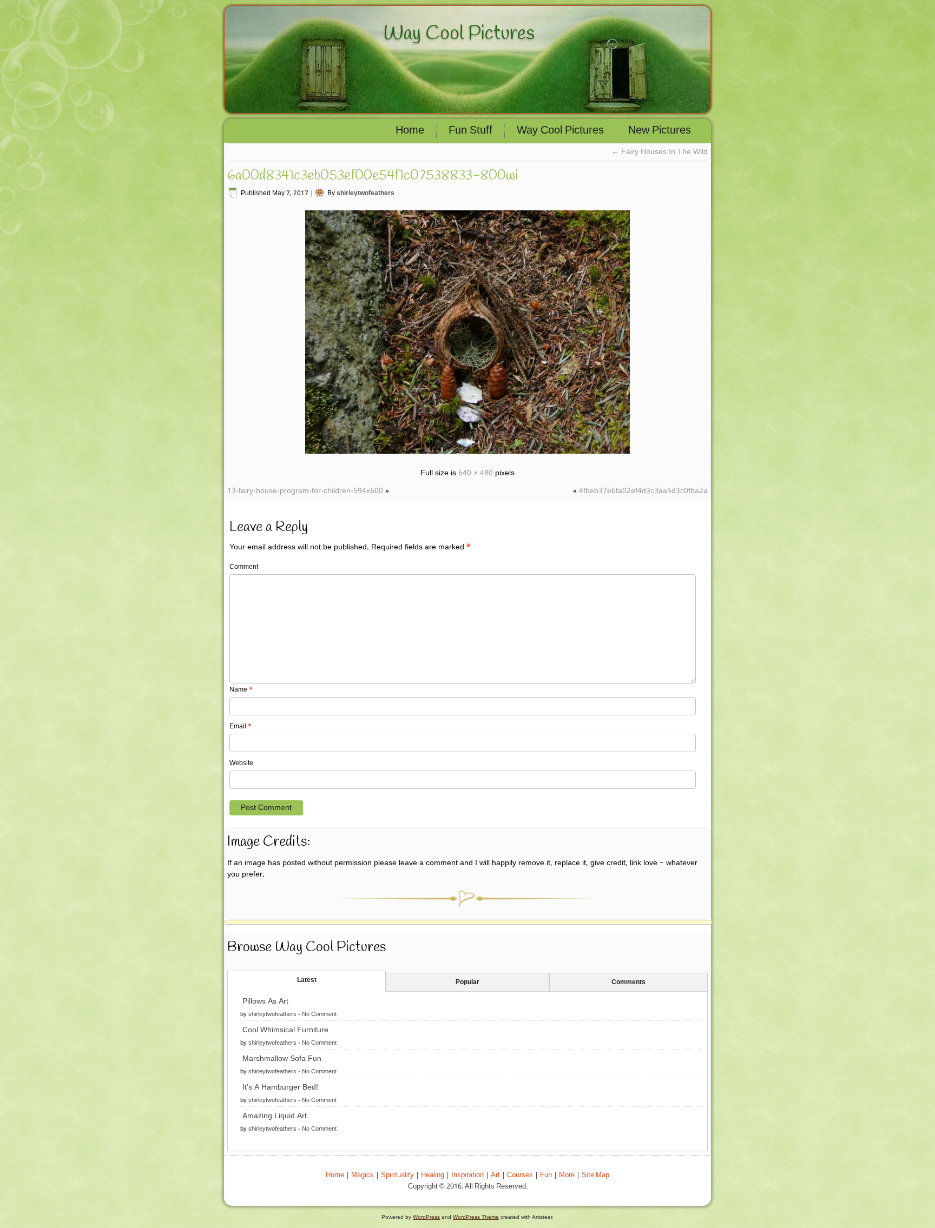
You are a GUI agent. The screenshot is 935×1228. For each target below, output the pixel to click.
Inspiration (467, 1175)
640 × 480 (475, 473)
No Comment (319, 1014)
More (567, 1175)
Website (241, 763)
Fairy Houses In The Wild (659, 151)
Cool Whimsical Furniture (285, 1030)
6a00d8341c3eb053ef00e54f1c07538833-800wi (372, 176)
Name (241, 690)
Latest (307, 980)
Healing (432, 1175)
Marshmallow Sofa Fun (281, 1058)
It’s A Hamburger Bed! (280, 1087)
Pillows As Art (265, 1001)
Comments (628, 982)
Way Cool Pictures (459, 34)
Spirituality (397, 1175)
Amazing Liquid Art (274, 1116)
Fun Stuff (470, 131)
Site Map (595, 1175)
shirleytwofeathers (365, 193)
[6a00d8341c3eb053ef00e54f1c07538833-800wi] (467, 455)
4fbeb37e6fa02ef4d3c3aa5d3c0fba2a (643, 490)
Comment (243, 567)
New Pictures (659, 131)
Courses (520, 1175)
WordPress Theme (476, 1217)
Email (240, 726)
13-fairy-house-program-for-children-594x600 (305, 490)
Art (495, 1175)
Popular (467, 982)
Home (410, 131)
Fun (546, 1175)
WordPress (426, 1217)
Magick (362, 1175)
